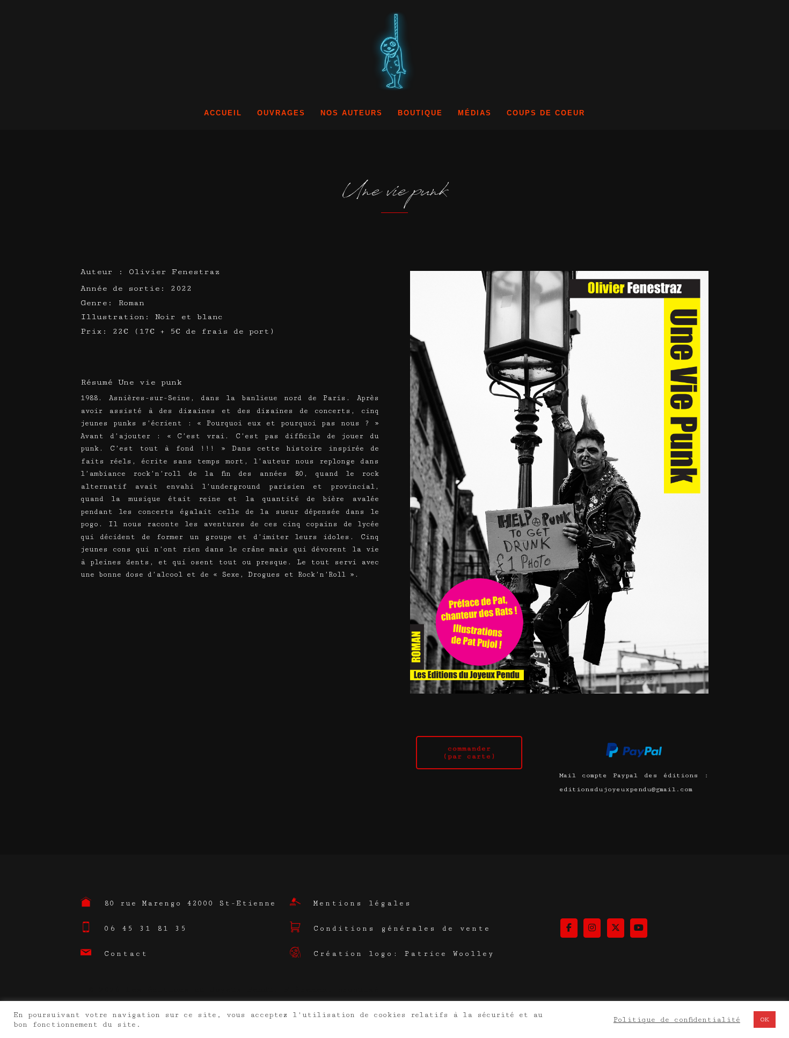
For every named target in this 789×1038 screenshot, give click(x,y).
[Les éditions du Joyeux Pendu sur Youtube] (638, 928)
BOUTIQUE (420, 113)
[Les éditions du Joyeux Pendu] (394, 54)
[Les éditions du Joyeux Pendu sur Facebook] (569, 928)
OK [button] (764, 1019)
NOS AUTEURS (351, 113)
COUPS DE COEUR (546, 113)
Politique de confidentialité (676, 1019)
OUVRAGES (281, 113)
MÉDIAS (475, 113)
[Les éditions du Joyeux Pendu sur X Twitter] (615, 928)
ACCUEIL (223, 113)
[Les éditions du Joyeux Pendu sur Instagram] (592, 928)
